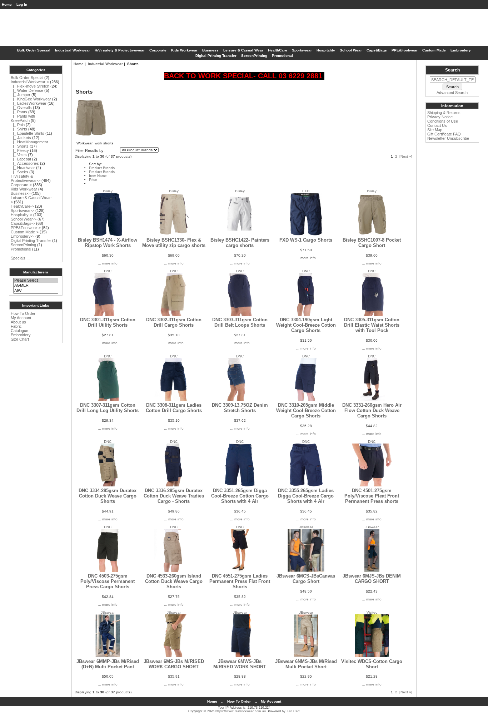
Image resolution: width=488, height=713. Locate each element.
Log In (21, 4)
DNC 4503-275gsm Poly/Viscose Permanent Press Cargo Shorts (107, 581)
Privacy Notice (440, 117)
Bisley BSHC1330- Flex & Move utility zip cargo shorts (173, 242)
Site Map (434, 130)
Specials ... (20, 258)
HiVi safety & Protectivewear (120, 50)
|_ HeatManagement (29, 142)
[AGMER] (36, 285)
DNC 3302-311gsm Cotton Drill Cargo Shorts (173, 322)
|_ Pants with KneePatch (23, 118)
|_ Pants (19, 112)
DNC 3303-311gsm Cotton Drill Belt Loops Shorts (240, 322)
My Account (21, 318)
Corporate (157, 50)
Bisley (108, 191)
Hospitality (326, 50)
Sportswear (302, 50)
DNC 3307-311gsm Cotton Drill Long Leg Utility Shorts (107, 407)
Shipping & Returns (443, 112)
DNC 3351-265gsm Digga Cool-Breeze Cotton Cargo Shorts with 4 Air (240, 496)
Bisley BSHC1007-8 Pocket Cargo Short (372, 242)
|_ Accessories (25, 163)
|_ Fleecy (20, 150)
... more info (108, 263)
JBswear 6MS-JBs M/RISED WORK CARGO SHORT (174, 664)
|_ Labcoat (21, 159)
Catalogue (19, 330)
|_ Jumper (20, 95)
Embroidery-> (22, 236)
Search (452, 70)
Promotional (282, 56)
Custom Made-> (25, 232)
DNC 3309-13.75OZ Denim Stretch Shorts (240, 407)
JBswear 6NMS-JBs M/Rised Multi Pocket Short (306, 664)
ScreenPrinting (254, 56)
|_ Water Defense (27, 90)
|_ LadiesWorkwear (28, 103)
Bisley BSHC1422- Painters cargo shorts (239, 242)
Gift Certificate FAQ (444, 134)
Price (93, 180)
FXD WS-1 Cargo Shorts (305, 240)
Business (210, 50)
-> (30, 82)
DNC (107, 271)
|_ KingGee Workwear (31, 99)
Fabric (16, 326)
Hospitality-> (21, 215)
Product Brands (102, 168)
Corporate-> (21, 185)
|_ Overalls (21, 107)
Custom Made (434, 50)
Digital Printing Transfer (215, 56)
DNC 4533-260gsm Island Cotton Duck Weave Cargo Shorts (174, 581)
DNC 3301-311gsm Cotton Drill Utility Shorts (107, 322)
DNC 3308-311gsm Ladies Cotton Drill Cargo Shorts (174, 407)
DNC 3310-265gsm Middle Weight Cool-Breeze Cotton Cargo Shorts (306, 410)
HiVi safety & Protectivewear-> (25, 178)
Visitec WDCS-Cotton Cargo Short (371, 664)
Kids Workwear (184, 50)
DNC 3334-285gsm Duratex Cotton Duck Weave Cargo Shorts (107, 496)
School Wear (351, 50)
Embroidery (460, 50)
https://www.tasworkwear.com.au (240, 711)
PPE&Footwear (405, 50)
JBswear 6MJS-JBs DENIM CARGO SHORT (372, 578)
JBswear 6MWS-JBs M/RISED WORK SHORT (239, 664)
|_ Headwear (23, 167)
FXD (305, 191)
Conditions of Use (442, 121)
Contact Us (437, 125)
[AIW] (36, 290)
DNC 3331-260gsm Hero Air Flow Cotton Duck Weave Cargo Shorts (372, 410)
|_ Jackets (21, 137)
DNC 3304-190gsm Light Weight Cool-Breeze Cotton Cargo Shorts (306, 325)
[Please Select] (36, 280)
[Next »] (405, 156)
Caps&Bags (377, 50)
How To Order (23, 313)
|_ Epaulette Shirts (27, 133)
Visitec (372, 612)
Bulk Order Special (33, 50)
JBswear (306, 527)
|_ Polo (18, 125)
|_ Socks (19, 172)
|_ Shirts (19, 129)
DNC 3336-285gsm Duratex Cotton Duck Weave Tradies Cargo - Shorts (174, 496)
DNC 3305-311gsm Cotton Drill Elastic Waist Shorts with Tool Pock (371, 325)
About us (18, 322)
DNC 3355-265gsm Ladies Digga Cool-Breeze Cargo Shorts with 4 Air (306, 496)
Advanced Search (452, 92)
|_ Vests (19, 155)
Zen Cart (293, 711)
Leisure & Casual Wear (243, 50)
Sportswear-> (22, 210)
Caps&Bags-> (23, 223)
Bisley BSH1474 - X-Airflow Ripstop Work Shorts (107, 242)
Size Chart (20, 339)
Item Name (98, 176)
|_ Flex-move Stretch (30, 86)
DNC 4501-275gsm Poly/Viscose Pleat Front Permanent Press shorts (371, 496)
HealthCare (277, 50)
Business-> (20, 193)
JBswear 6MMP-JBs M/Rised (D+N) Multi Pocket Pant (107, 664)
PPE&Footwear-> (26, 228)
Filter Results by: (90, 150)
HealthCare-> (22, 206)
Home (7, 4)
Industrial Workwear (105, 64)
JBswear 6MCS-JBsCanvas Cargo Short (306, 578)
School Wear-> (23, 219)
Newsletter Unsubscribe (448, 138)
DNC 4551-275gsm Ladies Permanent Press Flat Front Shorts (239, 581)
